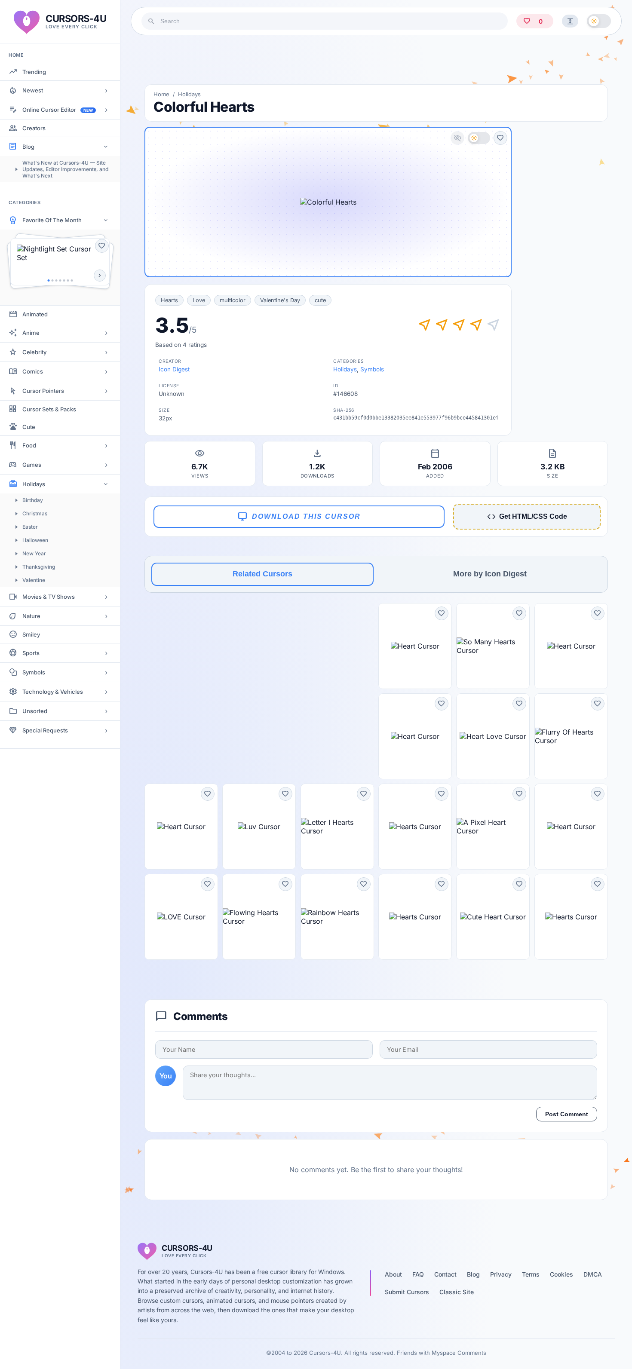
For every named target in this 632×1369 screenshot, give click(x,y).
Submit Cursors (407, 1291)
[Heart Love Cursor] (493, 736)
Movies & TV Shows (48, 596)
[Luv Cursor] (259, 827)
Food (29, 445)
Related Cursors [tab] (262, 574)
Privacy (501, 1274)
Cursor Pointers (43, 390)
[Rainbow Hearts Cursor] (337, 917)
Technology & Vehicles (52, 691)
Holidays (33, 484)
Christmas (34, 513)
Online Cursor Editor (57, 109)
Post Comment (566, 1114)
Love (199, 300)
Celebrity (34, 352)
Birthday (32, 500)
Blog (28, 146)
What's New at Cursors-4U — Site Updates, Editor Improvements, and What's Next (65, 169)
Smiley (31, 634)
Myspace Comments (459, 1352)
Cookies (561, 1274)
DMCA (592, 1274)
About (393, 1274)
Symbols (33, 672)
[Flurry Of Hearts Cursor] (571, 736)
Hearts (169, 300)
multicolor (232, 300)
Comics (32, 371)
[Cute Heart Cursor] (493, 917)
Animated (35, 314)
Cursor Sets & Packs (49, 409)
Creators (34, 128)
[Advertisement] (376, 59)
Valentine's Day (280, 300)
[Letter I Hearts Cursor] (337, 827)
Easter (30, 527)
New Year (34, 553)
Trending (34, 71)
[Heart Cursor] (415, 646)
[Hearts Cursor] (415, 827)
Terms (531, 1274)
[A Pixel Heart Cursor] (493, 827)
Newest (32, 90)
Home (161, 94)
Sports (31, 652)
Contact (445, 1274)
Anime (31, 332)
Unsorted (34, 710)
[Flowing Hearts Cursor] (259, 917)
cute (320, 300)
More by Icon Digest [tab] (490, 574)
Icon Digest (174, 369)
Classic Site (456, 1291)
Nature (31, 616)
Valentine (33, 580)
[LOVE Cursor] (181, 917)
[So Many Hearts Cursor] (493, 646)
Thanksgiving (38, 567)
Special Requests (45, 730)
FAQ (418, 1274)
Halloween (35, 540)
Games (31, 464)
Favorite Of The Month (52, 220)
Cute (28, 426)
